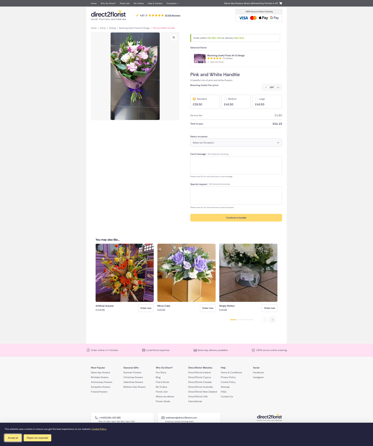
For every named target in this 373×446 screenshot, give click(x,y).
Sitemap (225, 386)
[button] (272, 319)
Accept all (13, 437)
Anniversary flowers (101, 382)
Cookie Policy (228, 382)
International (195, 401)
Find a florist (162, 382)
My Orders (139, 3)
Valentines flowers (133, 382)
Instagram (258, 377)
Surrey (103, 28)
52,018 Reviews (172, 15)
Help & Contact (155, 3)
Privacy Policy (228, 377)
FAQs (223, 391)
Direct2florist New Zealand (202, 391)
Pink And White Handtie (164, 28)
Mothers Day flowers (134, 386)
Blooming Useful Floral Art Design (134, 28)
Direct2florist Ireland (199, 372)
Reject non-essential (37, 437)
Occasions (171, 3)
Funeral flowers (99, 391)
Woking (112, 28)
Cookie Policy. (99, 429)
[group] (125, 278)
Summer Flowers (132, 372)
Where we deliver (165, 396)
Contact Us (227, 396)
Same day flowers (100, 372)
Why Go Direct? (108, 3)
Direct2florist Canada (200, 382)
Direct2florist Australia (200, 386)
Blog (158, 377)
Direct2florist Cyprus (199, 377)
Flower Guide (163, 401)
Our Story (161, 372)
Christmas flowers (133, 377)
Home (94, 3)
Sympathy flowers (100, 386)
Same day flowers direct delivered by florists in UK (251, 3)
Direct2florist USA (198, 396)
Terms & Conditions (231, 372)
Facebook (258, 372)
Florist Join (125, 3)
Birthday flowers (100, 377)
